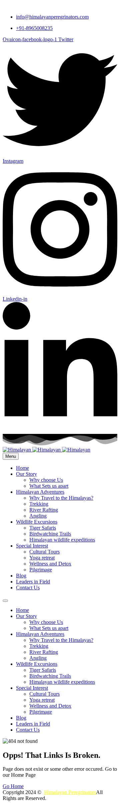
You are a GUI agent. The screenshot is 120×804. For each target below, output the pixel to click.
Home (22, 468)
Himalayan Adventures (40, 492)
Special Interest (32, 546)
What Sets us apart (48, 486)
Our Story (26, 474)
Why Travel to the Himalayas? (61, 498)
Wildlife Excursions (36, 522)
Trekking (38, 504)
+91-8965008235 (34, 28)
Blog (21, 575)
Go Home (13, 786)
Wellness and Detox (50, 563)
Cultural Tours (44, 551)
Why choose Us (46, 480)
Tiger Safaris (42, 528)
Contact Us (28, 587)
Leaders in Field (33, 581)
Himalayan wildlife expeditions (62, 540)
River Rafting (43, 510)
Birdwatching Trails (50, 534)
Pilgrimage (40, 569)
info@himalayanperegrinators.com (52, 17)
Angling (38, 516)
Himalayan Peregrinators (70, 792)
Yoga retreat (42, 557)
